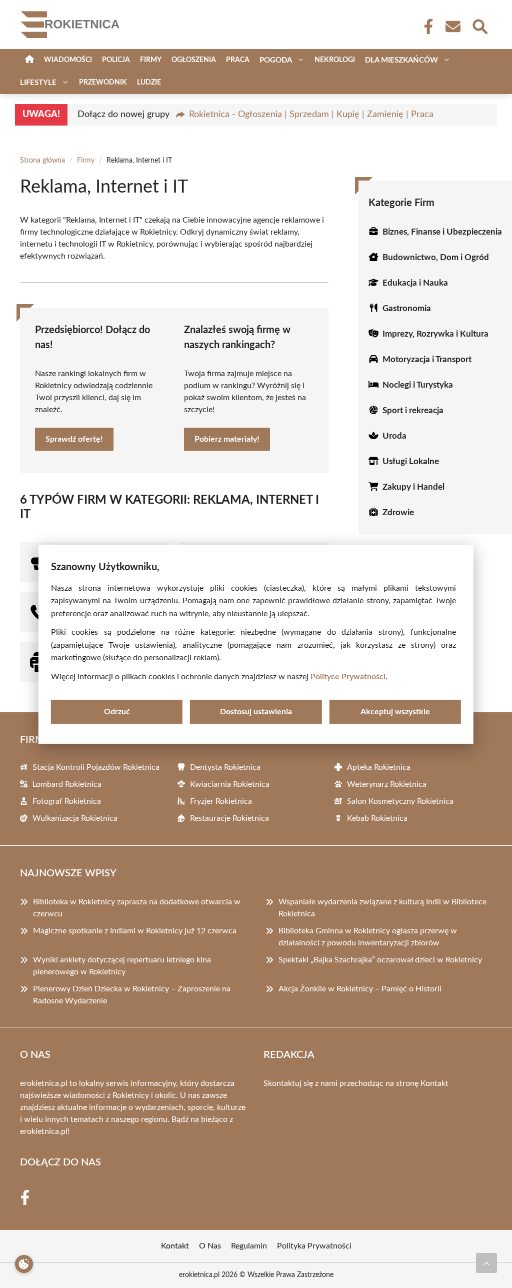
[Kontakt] (452, 26)
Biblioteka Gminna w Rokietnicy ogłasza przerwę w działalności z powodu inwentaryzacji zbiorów (367, 937)
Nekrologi (334, 60)
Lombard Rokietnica (67, 784)
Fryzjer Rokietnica (221, 801)
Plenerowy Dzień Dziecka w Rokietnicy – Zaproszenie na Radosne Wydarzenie (131, 995)
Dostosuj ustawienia (256, 712)
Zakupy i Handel (413, 487)
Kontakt (434, 1083)
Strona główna (42, 160)
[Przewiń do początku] (486, 1263)
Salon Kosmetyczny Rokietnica (400, 801)
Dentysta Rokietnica (225, 767)
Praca (238, 60)
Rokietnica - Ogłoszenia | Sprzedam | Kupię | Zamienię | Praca (311, 114)
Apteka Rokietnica (378, 767)
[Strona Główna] (29, 60)
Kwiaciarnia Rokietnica (230, 784)
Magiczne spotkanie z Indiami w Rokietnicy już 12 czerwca (134, 931)
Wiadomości (68, 60)
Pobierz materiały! (227, 439)
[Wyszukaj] (479, 25)
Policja (116, 60)
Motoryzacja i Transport (427, 359)
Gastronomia (406, 308)
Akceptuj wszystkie (395, 712)
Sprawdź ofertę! (74, 439)
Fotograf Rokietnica (66, 801)
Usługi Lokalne (410, 461)
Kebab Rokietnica (377, 818)
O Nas (210, 1246)
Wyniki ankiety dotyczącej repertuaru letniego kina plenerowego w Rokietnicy (122, 966)
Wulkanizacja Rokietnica (75, 818)
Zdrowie (398, 512)
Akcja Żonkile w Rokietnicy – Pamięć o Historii (360, 989)
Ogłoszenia (194, 60)
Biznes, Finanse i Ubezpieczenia (442, 232)
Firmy (151, 60)
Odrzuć (117, 712)
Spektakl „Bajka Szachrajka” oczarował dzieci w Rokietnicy (380, 960)
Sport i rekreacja (413, 410)
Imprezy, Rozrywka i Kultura (435, 334)
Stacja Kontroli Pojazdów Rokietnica (96, 767)
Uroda (394, 436)
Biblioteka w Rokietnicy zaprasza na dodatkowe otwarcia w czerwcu (136, 908)
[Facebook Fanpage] (425, 26)
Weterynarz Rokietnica (386, 784)
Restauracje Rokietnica (229, 818)
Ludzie (149, 82)
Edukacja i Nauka (415, 283)
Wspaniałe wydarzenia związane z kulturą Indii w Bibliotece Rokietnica (382, 908)
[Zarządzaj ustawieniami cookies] (24, 1264)
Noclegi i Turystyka (417, 385)
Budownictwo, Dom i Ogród (435, 257)
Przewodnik (103, 82)
